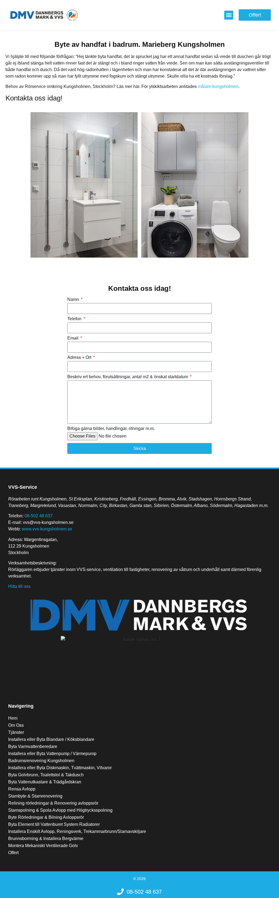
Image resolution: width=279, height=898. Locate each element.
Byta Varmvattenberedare (32, 746)
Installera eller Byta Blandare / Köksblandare (51, 739)
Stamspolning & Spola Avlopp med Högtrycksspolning (60, 810)
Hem (12, 718)
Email (73, 338)
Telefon (75, 319)
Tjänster (16, 732)
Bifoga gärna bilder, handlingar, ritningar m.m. (111, 428)
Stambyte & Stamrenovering (35, 796)
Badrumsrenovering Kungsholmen (41, 760)
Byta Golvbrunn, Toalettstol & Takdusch (46, 774)
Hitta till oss (19, 586)
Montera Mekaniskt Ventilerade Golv (43, 845)
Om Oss (16, 725)
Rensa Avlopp (21, 789)
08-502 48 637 (39, 516)
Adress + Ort (79, 357)
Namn (73, 299)
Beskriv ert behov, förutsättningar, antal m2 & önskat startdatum (128, 377)
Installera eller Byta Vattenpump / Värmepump (52, 753)
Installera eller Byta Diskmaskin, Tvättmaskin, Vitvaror (60, 767)
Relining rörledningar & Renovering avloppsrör (53, 803)
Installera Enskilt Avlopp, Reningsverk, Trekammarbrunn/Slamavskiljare (77, 831)
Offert (13, 852)
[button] (228, 15)
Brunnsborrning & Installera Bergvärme (45, 838)
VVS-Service (22, 487)
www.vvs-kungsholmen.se (47, 529)
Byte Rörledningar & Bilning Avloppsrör (46, 817)
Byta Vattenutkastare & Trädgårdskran (44, 782)
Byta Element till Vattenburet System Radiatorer (54, 824)
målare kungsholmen (218, 86)
